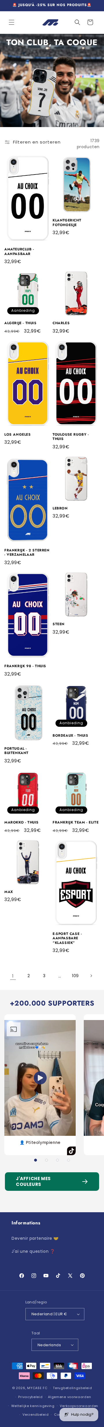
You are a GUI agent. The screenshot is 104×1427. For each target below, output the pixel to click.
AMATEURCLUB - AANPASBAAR (19, 251)
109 (75, 976)
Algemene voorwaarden (69, 1397)
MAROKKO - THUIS (21, 822)
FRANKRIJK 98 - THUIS (25, 666)
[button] (11, 22)
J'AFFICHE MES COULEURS (33, 1181)
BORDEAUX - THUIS (70, 735)
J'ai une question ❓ (33, 1251)
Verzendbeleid (36, 1414)
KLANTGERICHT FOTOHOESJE (67, 222)
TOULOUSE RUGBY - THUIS (71, 436)
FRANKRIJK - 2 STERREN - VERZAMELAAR (27, 552)
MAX (8, 892)
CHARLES (61, 323)
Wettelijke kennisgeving (33, 1406)
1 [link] (13, 976)
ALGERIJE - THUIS (20, 323)
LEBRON (60, 508)
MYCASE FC (37, 1388)
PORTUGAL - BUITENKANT (16, 750)
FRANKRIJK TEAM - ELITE (76, 822)
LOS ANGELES (17, 434)
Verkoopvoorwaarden (79, 1406)
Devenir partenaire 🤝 (35, 1238)
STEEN (59, 624)
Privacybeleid (30, 1397)
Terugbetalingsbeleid (72, 1388)
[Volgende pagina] (91, 975)
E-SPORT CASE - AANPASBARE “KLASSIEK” (67, 938)
